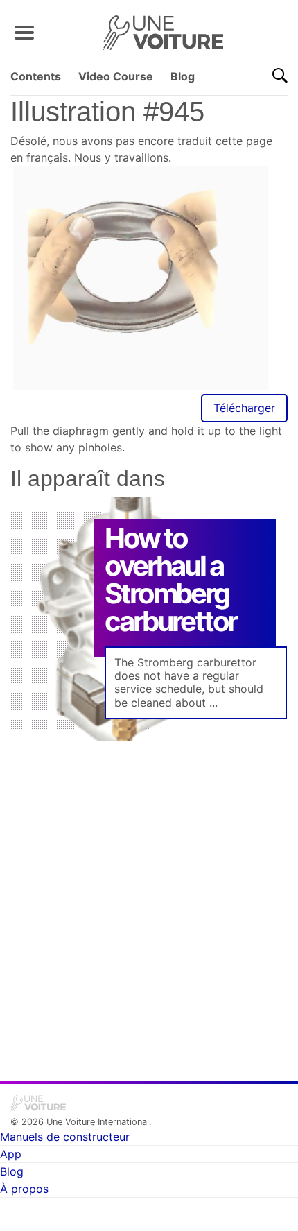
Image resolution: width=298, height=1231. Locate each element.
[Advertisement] (149, 901)
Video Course (115, 76)
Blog (182, 76)
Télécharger (244, 408)
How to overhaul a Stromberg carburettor (170, 579)
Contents (35, 76)
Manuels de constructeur (65, 1137)
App (10, 1154)
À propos (24, 1189)
